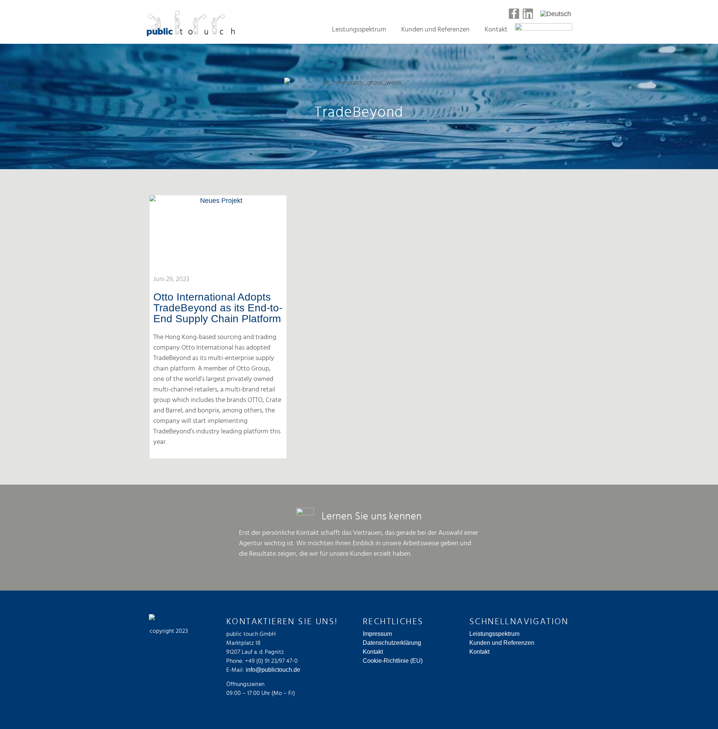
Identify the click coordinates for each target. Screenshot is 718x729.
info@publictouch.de (273, 670)
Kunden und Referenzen (435, 29)
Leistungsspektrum (359, 29)
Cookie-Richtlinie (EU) (393, 661)
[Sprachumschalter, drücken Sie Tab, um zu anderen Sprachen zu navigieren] (555, 13)
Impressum (377, 634)
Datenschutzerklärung (392, 643)
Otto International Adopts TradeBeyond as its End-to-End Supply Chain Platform (217, 307)
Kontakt (496, 29)
